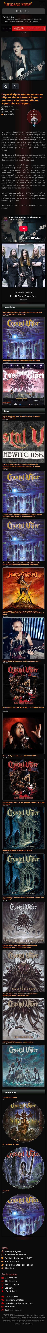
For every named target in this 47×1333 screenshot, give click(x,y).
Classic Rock (11, 1291)
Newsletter (10, 1268)
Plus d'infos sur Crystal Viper (23, 296)
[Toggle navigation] (42, 3)
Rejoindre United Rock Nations (19, 1265)
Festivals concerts (13, 1310)
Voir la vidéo (8, 114)
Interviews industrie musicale (19, 1303)
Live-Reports (11, 1281)
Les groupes (11, 1277)
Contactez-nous (12, 1261)
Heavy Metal (23, 299)
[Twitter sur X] (15, 86)
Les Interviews (12, 1296)
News (12, 17)
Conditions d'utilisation (15, 1254)
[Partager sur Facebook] (5, 86)
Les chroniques (12, 1284)
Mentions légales (13, 1251)
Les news (9, 1288)
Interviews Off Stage (15, 1300)
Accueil (5, 17)
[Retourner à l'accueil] (18, 4)
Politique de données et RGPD (18, 1258)
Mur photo (10, 1306)
